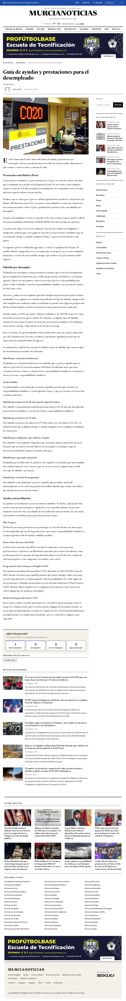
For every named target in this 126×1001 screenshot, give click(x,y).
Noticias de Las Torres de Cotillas (57, 882)
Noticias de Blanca (91, 898)
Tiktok (40, 983)
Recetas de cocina (103, 253)
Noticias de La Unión (52, 892)
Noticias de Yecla (10, 905)
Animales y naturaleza (105, 268)
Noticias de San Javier (12, 915)
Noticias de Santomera (53, 905)
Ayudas (99, 242)
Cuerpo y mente (102, 258)
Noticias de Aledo (91, 922)
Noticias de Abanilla (92, 895)
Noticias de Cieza (10, 902)
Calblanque (100, 216)
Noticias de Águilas (11, 908)
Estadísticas (58, 983)
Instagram (21, 983)
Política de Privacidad (76, 993)
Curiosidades (101, 247)
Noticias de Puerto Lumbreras (55, 912)
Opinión (29, 29)
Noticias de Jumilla (11, 925)
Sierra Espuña (101, 211)
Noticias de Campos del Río (95, 912)
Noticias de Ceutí (51, 929)
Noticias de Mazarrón (12, 898)
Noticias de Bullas (51, 919)
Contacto (64, 993)
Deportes (96, 29)
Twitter (48, 983)
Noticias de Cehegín (52, 898)
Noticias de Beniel (51, 922)
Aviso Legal (55, 993)
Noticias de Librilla (92, 902)
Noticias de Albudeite (93, 919)
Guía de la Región (14, 975)
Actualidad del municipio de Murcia (17, 882)
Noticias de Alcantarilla (13, 895)
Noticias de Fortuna (92, 882)
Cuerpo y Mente (37, 975)
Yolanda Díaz (10, 660)
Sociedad (84, 29)
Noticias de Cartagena (12, 885)
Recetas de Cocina (53, 975)
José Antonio (17, 89)
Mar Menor (100, 195)
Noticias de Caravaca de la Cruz (15, 922)
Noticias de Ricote (91, 915)
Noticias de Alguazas (92, 885)
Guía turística (101, 190)
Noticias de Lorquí (91, 892)
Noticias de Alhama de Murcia (55, 885)
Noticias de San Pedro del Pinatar (16, 929)
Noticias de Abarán (52, 915)
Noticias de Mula (51, 895)
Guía (77, 3)
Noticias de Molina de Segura (15, 892)
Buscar (99, 3)
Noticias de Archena (52, 888)
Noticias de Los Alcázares (54, 902)
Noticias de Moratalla (93, 888)
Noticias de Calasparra (53, 925)
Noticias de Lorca (10, 888)
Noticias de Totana (11, 919)
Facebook (11, 983)
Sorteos (86, 3)
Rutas (98, 205)
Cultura (41, 29)
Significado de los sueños (106, 263)
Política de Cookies (43, 993)
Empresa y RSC (54, 29)
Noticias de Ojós (91, 929)
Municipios (100, 221)
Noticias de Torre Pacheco (14, 912)
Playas (98, 200)
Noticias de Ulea (91, 925)
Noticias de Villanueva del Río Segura (98, 908)
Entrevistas (70, 29)
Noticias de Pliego (91, 905)
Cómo (98, 273)
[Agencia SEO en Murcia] (106, 974)
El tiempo (100, 226)
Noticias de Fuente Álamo (54, 908)
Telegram (31, 983)
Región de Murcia (14, 29)
